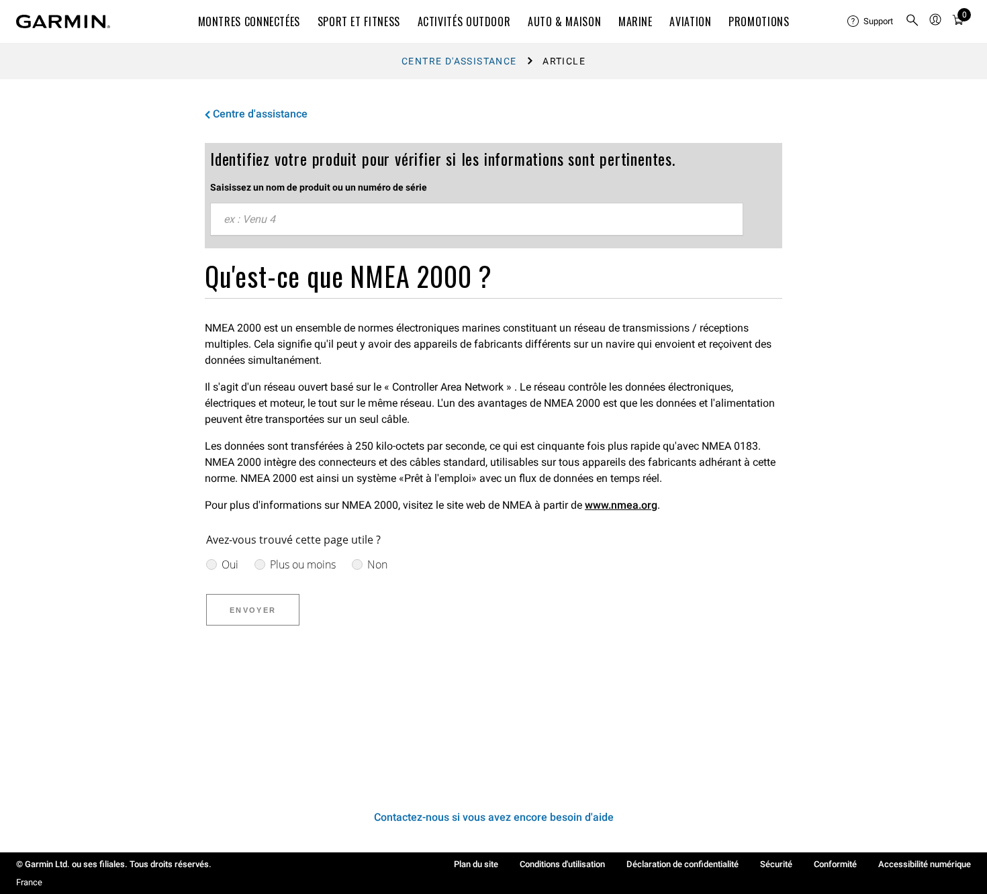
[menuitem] (870, 21)
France (29, 882)
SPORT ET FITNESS (359, 21)
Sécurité (776, 864)
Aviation (690, 21)
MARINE (635, 21)
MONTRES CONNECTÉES (249, 21)
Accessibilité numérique (924, 864)
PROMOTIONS (758, 21)
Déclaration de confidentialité (682, 864)
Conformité (835, 864)
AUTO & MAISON (564, 21)
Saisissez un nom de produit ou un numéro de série (318, 187)
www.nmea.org (621, 505)
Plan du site (476, 864)
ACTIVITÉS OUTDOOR (464, 21)
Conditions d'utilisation (562, 864)
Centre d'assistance (459, 61)
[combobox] (476, 219)
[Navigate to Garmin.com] (63, 21)
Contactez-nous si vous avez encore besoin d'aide (494, 817)
